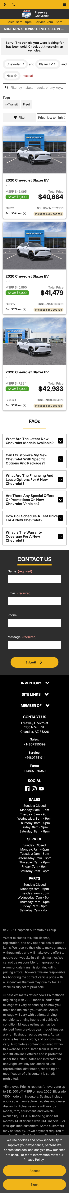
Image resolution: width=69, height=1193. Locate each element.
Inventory (31, 683)
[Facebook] (27, 789)
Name (20, 571)
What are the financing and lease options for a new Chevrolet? (29, 479)
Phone (12, 615)
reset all (28, 76)
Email (20, 593)
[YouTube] (41, 789)
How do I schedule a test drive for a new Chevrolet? (32, 518)
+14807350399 (35, 744)
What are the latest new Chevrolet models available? (30, 441)
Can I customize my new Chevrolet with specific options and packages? (26, 459)
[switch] (64, 4)
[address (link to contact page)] (4, 4)
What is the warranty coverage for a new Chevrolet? (24, 536)
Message (22, 637)
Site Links (31, 694)
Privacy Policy (34, 1159)
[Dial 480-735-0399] (13, 4)
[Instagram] (34, 789)
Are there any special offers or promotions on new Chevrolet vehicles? (30, 500)
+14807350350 (35, 771)
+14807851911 (34, 757)
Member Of (31, 706)
